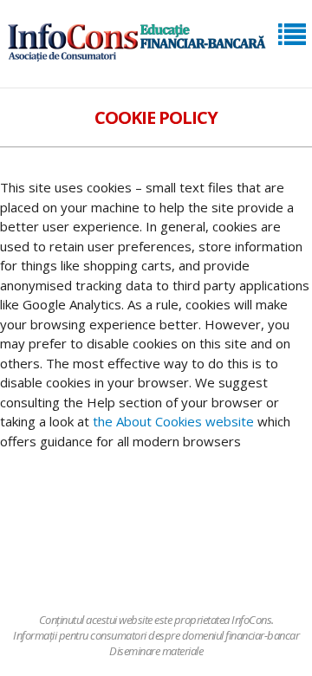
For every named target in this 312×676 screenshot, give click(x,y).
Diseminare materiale (156, 651)
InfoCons (251, 619)
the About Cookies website (173, 421)
